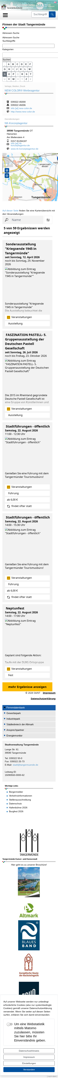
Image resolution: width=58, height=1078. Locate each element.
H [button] (9, 69)
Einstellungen (29, 1063)
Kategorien (8, 49)
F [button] (30, 64)
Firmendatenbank (48, 10)
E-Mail (8, 765)
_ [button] (4, 64)
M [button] (30, 69)
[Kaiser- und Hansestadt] (28, 842)
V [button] (9, 79)
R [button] (22, 74)
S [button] (26, 74)
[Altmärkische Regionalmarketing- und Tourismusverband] (29, 910)
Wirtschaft (35, 10)
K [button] (21, 69)
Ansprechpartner (15, 730)
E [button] (26, 64)
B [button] (13, 64)
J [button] (16, 69)
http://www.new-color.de (23, 112)
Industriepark (13, 718)
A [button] (9, 64)
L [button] (25, 69)
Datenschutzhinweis (29, 1050)
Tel (6, 758)
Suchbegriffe (8, 41)
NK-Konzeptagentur (16, 123)
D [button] (22, 64)
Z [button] (26, 79)
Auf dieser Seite (10, 210)
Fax (7, 761)
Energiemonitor (14, 735)
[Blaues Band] (29, 935)
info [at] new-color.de (21, 108)
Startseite (24, 10)
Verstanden (29, 1069)
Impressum (29, 1057)
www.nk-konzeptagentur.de (24, 149)
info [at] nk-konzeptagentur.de (20, 144)
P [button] (13, 74)
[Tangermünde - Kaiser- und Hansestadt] (29, 882)
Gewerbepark (13, 713)
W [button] (13, 79)
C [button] (17, 64)
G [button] (5, 69)
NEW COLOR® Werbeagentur (22, 90)
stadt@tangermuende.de (25, 765)
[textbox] (4, 55)
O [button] (9, 74)
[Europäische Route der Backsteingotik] (29, 966)
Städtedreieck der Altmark (20, 724)
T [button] (30, 74)
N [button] (4, 74)
